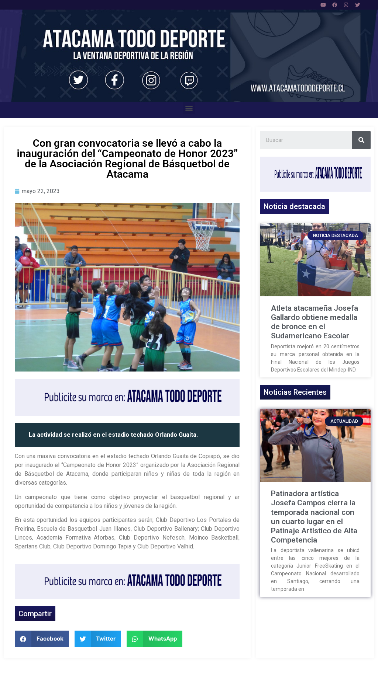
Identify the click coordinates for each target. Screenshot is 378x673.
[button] (189, 108)
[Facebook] (335, 5)
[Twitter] (357, 5)
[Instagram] (346, 5)
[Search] (361, 140)
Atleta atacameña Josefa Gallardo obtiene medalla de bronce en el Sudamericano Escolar (314, 322)
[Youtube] (323, 5)
